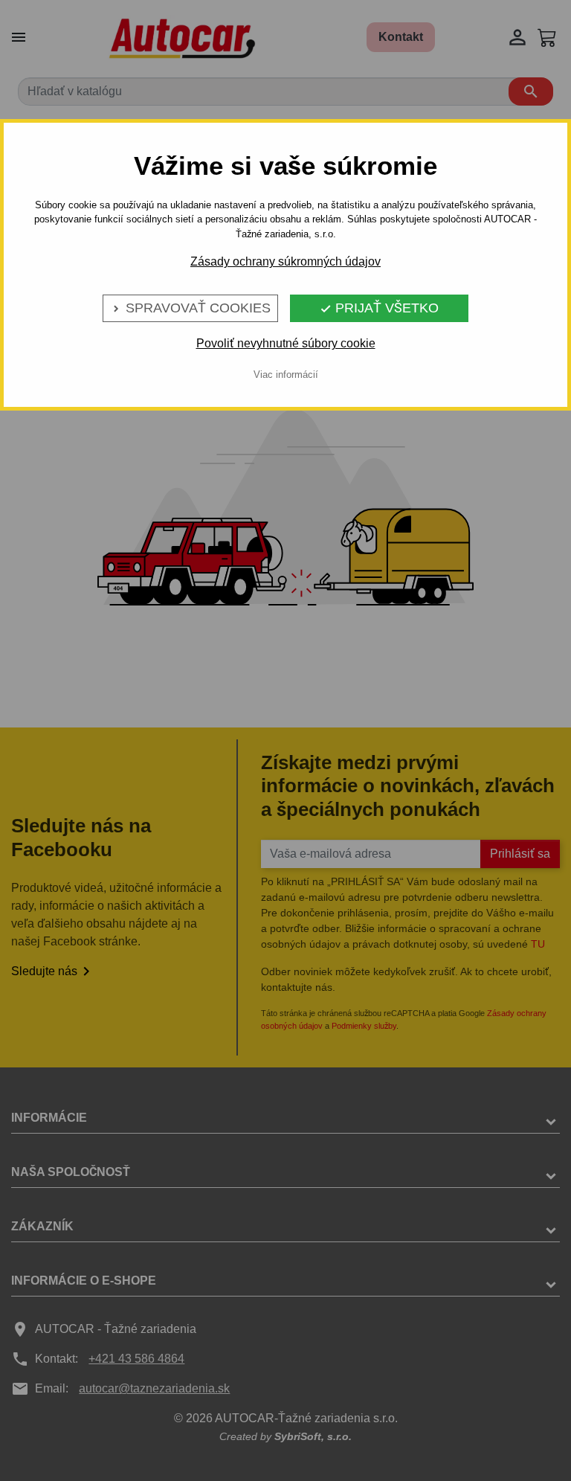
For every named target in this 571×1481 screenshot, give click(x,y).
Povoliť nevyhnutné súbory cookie (285, 343)
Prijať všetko (379, 308)
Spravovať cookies (190, 308)
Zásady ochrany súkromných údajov (285, 261)
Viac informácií (286, 374)
